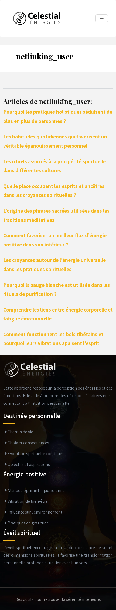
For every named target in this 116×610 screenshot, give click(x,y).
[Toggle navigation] (101, 18)
